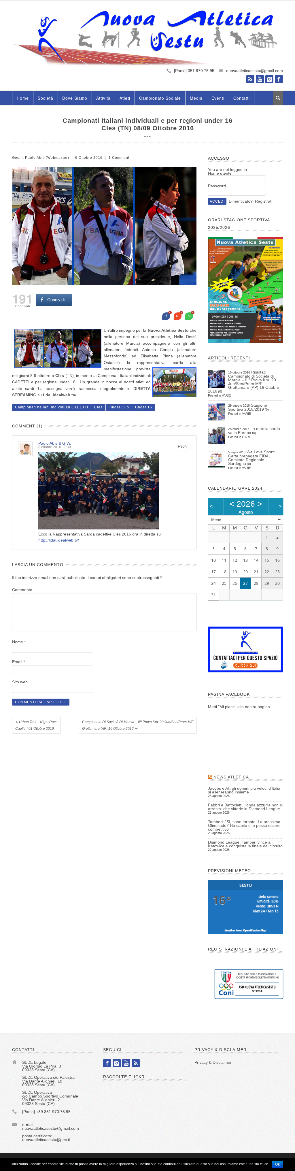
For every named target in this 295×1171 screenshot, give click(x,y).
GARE (246, 437)
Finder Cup (119, 407)
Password (217, 186)
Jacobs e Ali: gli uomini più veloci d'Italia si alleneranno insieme (244, 790)
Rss (250, 79)
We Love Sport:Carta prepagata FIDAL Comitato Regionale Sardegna (251, 458)
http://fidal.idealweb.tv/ (58, 540)
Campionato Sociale (160, 98)
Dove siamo (74, 98)
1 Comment (119, 158)
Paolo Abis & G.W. (54, 443)
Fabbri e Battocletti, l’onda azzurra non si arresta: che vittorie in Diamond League (245, 807)
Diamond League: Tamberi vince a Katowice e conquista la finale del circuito (245, 844)
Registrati (263, 201)
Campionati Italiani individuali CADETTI (51, 407)
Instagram (269, 79)
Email (18, 661)
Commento (22, 589)
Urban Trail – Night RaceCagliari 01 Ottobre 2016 (36, 725)
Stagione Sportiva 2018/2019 (247, 407)
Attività (103, 98)
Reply (182, 446)
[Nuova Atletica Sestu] (147, 38)
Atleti (125, 98)
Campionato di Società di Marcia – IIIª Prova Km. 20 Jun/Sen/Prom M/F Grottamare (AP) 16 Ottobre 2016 (137, 725)
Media (196, 98)
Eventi (217, 98)
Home (23, 98)
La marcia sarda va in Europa (254, 430)
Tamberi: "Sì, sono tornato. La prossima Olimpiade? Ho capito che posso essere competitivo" (244, 825)
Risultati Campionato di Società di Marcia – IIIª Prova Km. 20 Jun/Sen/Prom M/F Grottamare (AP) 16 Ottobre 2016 (243, 381)
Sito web (20, 682)
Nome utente (220, 173)
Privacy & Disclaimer (213, 1062)
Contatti (241, 98)
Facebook (279, 79)
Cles (98, 407)
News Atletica (231, 777)
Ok (277, 1164)
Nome (19, 642)
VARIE (226, 395)
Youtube (260, 79)
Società (45, 98)
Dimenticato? (241, 201)
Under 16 (143, 407)
